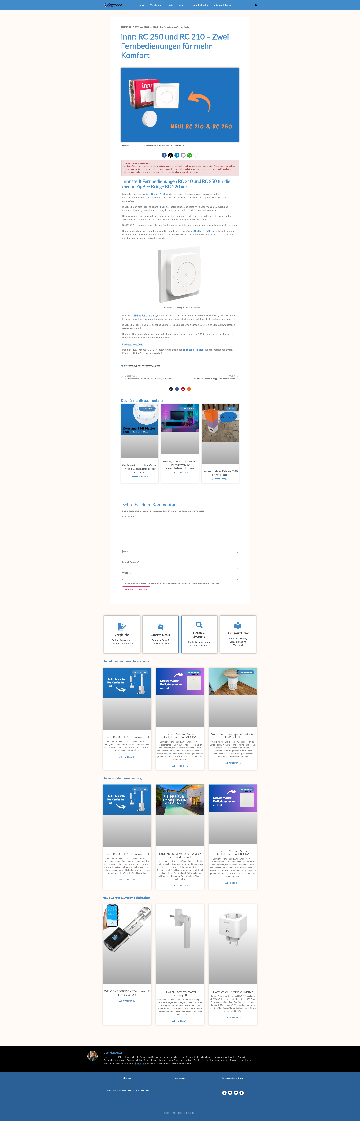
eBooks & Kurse (222, 5)
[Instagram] (171, 389)
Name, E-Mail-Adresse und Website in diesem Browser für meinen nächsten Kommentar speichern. (172, 583)
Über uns (127, 1078)
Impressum (180, 1078)
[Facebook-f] (177, 389)
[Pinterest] (183, 389)
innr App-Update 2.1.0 (153, 194)
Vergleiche (156, 5)
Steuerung (147, 365)
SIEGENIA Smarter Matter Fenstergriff (180, 993)
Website (126, 573)
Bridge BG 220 (202, 230)
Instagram (140, 1063)
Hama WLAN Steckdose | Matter (233, 991)
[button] (256, 5)
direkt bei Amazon (193, 349)
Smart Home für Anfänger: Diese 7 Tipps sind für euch (180, 855)
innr (139, 365)
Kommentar (128, 516)
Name (125, 551)
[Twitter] (236, 1093)
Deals (182, 5)
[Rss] (189, 389)
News (141, 5)
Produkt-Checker (199, 5)
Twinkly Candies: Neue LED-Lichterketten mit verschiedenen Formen (180, 465)
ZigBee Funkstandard (145, 315)
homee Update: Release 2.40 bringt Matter (220, 473)
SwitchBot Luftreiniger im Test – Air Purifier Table (233, 735)
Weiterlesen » (140, 476)
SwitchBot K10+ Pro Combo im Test (127, 737)
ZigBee (156, 365)
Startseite (126, 26)
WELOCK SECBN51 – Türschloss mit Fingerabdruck (127, 992)
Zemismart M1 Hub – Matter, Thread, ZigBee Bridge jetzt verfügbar (140, 468)
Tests (170, 5)
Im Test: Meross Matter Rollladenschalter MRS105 (180, 735)
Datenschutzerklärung (232, 1078)
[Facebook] (241, 1093)
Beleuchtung (130, 365)
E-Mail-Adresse (130, 562)
